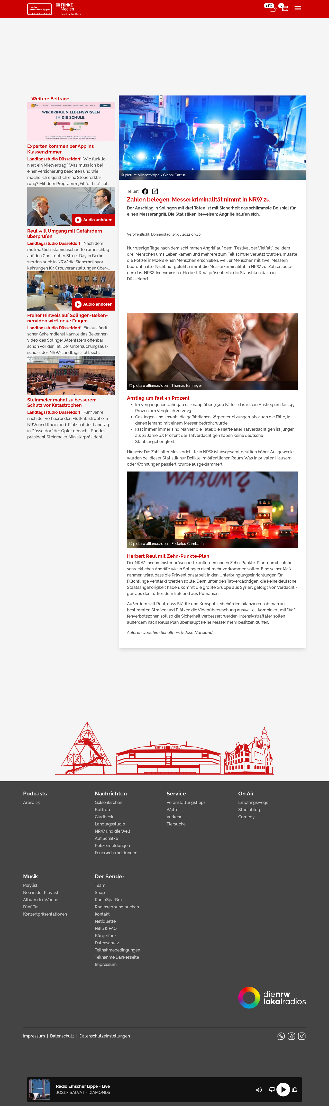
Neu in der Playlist (40, 892)
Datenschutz (107, 942)
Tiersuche (176, 824)
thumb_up (294, 1089)
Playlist (30, 885)
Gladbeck (104, 816)
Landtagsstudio (110, 824)
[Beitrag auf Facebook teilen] (145, 191)
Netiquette (105, 921)
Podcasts (35, 793)
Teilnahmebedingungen (117, 950)
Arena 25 (31, 802)
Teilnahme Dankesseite (117, 957)
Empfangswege (253, 802)
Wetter (173, 809)
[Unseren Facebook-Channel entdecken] (291, 1036)
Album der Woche (40, 899)
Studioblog (249, 809)
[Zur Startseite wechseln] (39, 9)
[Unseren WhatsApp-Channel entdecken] (281, 1036)
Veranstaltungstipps (186, 802)
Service (176, 793)
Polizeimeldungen (112, 845)
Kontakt (102, 914)
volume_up (259, 1089)
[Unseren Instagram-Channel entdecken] (302, 1036)
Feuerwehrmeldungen (116, 852)
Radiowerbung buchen (117, 907)
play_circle (283, 1089)
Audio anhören (93, 220)
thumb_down (272, 1089)
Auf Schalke (106, 838)
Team (100, 885)
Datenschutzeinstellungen (104, 1036)
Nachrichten (111, 793)
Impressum (106, 964)
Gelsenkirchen (108, 802)
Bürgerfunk (106, 935)
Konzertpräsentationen (45, 914)
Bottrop (102, 809)
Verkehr (174, 816)
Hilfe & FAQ (106, 928)
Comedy (246, 816)
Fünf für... (31, 907)
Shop (100, 892)
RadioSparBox (109, 899)
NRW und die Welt (112, 831)
